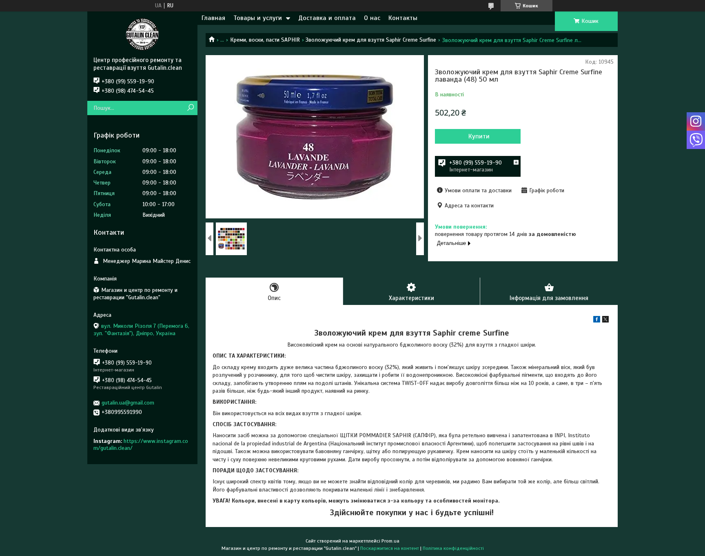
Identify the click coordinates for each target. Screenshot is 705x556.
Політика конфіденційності (453, 548)
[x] (605, 320)
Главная (213, 18)
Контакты (402, 18)
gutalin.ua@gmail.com (128, 402)
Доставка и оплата (327, 18)
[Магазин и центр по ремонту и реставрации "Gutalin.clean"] (142, 34)
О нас (372, 18)
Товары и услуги (257, 18)
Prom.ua (390, 541)
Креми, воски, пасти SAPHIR (265, 39)
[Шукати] (190, 108)
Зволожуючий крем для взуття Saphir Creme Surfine (371, 39)
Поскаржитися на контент (389, 548)
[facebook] (596, 320)
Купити (479, 136)
